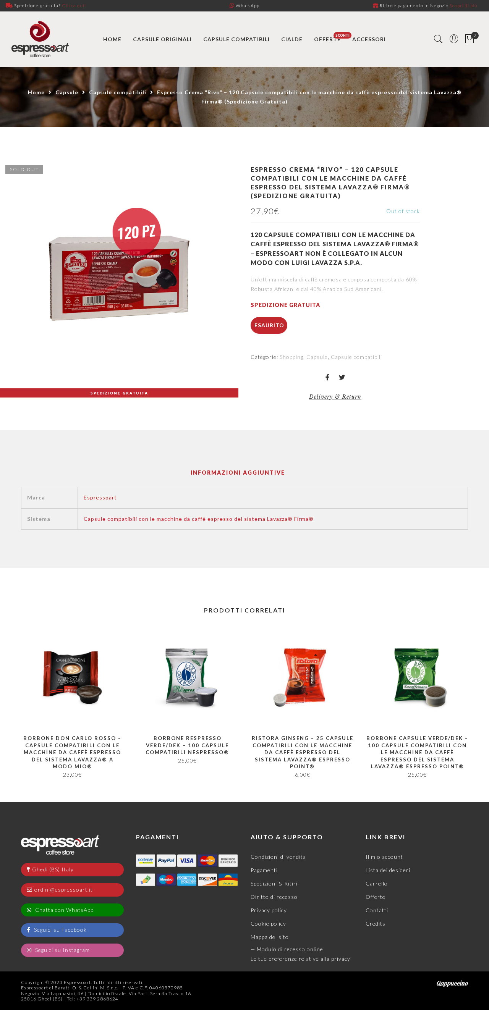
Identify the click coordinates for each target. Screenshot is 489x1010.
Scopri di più (464, 5)
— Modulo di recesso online (287, 949)
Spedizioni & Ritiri (274, 883)
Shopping (291, 357)
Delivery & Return (335, 396)
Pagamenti (264, 870)
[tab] (238, 473)
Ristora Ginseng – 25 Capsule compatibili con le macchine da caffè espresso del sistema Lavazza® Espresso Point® (302, 752)
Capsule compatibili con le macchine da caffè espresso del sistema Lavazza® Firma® (199, 519)
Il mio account (384, 856)
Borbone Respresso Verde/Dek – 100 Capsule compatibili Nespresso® (187, 745)
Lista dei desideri (388, 870)
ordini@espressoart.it (63, 889)
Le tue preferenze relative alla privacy (300, 958)
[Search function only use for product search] (438, 39)
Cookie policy (268, 923)
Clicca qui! (74, 5)
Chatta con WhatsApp (64, 910)
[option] (119, 278)
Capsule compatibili (117, 92)
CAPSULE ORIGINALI (162, 39)
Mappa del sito (270, 937)
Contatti (377, 910)
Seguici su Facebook (59, 929)
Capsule (66, 92)
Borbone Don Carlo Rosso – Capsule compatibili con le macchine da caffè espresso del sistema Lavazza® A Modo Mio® (72, 752)
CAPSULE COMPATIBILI (236, 39)
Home (36, 92)
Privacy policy (269, 910)
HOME (112, 39)
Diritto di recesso (274, 897)
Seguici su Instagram (62, 950)
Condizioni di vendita (278, 856)
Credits (375, 923)
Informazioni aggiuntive (238, 472)
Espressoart (100, 497)
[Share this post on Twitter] (342, 378)
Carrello (377, 883)
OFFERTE (327, 39)
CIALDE (292, 39)
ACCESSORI (369, 39)
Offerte (375, 897)
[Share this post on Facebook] (327, 378)
